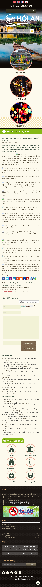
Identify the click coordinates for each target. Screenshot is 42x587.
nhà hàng (15, 553)
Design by (21, 579)
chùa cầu (24, 550)
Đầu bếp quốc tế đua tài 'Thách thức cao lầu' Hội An (21, 428)
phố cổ (6, 550)
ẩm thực (33, 553)
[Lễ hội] (11, 450)
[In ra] (31, 278)
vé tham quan (24, 546)
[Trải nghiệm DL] (11, 464)
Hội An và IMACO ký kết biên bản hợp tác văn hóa (20, 384)
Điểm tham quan (30, 455)
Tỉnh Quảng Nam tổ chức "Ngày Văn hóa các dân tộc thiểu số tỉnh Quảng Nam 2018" (20, 365)
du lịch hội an (15, 546)
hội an (6, 546)
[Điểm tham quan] (30, 450)
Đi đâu (30, 468)
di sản (24, 553)
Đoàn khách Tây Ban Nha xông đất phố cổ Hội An (20, 358)
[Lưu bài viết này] (34, 279)
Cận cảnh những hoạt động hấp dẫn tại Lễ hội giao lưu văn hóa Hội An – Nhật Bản (19, 417)
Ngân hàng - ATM (30, 482)
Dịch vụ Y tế (12, 482)
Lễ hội (11, 455)
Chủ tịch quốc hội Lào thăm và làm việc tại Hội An (20, 424)
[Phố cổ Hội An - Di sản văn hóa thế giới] (21, 20)
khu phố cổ (33, 546)
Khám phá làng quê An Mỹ (12, 403)
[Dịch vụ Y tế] (11, 477)
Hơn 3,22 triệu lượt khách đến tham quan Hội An (20, 376)
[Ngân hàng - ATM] (30, 477)
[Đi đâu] (30, 464)
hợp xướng (33, 550)
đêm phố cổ (15, 550)
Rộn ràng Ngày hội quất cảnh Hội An (16, 362)
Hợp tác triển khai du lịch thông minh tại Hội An (19, 372)
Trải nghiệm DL (11, 468)
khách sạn (6, 553)
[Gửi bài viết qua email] (27, 279)
